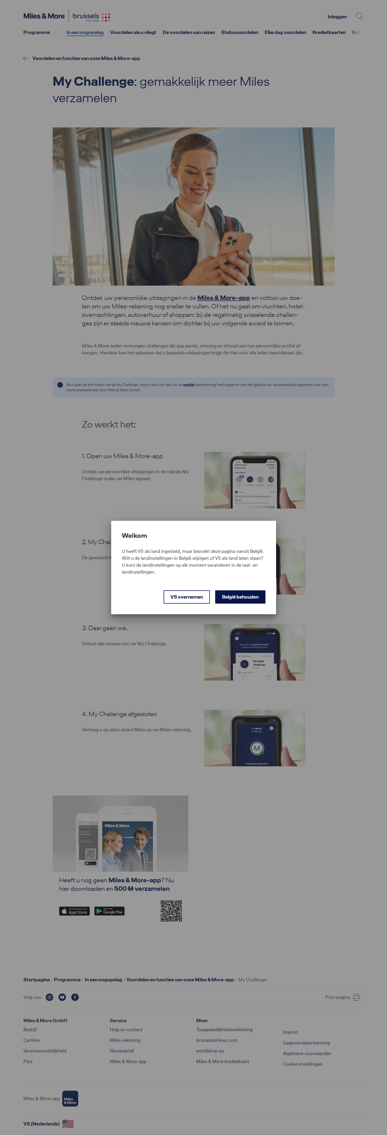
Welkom (134, 535)
